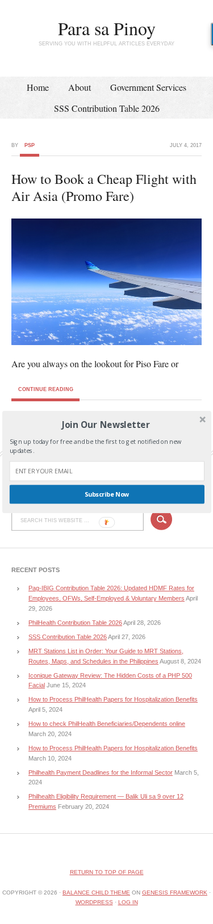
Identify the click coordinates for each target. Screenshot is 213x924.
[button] (105, 424)
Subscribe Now (106, 494)
